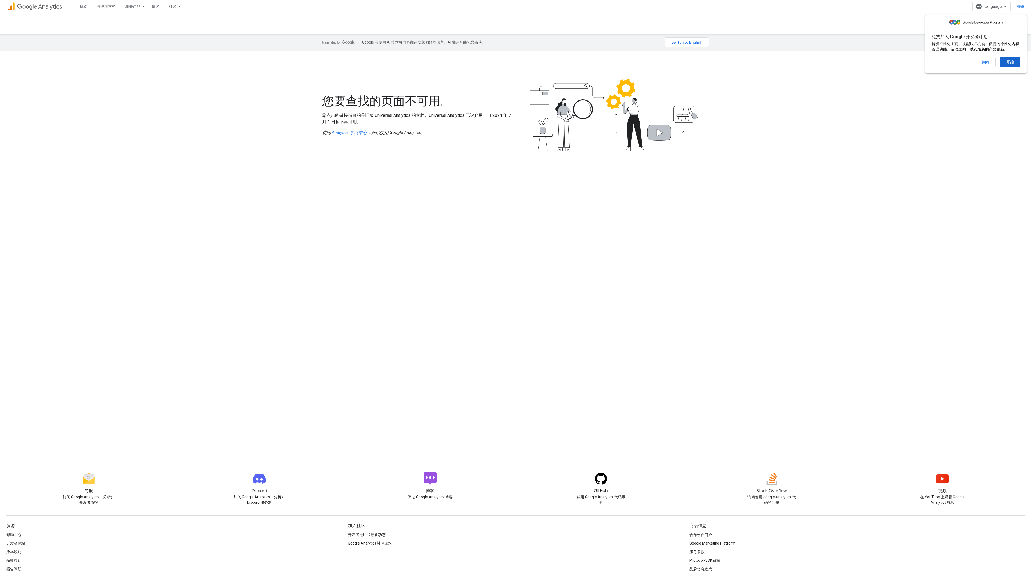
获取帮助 (13, 560)
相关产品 (132, 6)
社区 (172, 6)
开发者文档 (106, 6)
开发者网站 (15, 543)
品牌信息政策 (700, 569)
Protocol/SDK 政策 (705, 560)
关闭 (985, 62)
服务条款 (697, 552)
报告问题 (13, 569)
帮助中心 (13, 534)
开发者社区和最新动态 (367, 534)
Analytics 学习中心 (349, 132)
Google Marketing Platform (712, 543)
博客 (155, 6)
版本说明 (13, 552)
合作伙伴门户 (700, 534)
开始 (1010, 62)
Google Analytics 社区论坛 (370, 543)
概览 (83, 6)
